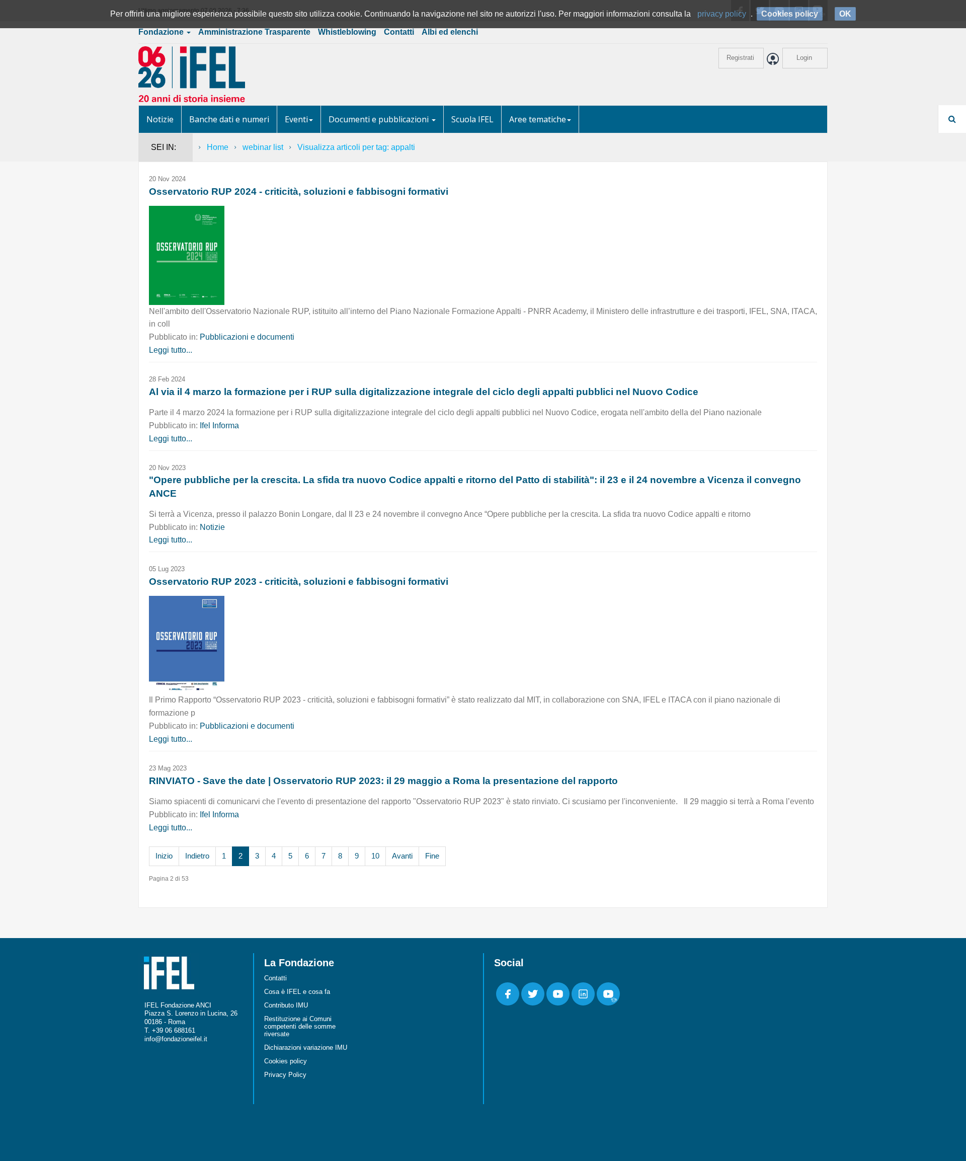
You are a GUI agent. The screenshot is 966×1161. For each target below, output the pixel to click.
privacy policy (721, 14)
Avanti (402, 856)
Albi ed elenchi (450, 32)
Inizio (164, 856)
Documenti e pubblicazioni (380, 119)
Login (804, 57)
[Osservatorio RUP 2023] (186, 644)
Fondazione (162, 32)
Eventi (296, 119)
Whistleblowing (347, 32)
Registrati (740, 57)
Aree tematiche (537, 119)
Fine (432, 856)
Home (217, 147)
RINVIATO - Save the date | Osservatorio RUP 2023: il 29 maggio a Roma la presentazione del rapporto (383, 781)
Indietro (197, 856)
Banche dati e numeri (229, 119)
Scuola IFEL (472, 119)
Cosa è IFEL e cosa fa (297, 991)
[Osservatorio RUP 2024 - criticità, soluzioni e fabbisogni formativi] (186, 255)
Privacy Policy (285, 1074)
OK (845, 14)
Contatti (399, 32)
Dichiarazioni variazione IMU (305, 1047)
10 (375, 856)
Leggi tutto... (170, 350)
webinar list (263, 147)
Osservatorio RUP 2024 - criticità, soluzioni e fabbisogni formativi (298, 191)
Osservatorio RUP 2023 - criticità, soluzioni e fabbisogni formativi (298, 581)
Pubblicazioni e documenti (247, 337)
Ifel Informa (219, 425)
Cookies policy (285, 1061)
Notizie (160, 119)
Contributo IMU (286, 1005)
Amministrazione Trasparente (254, 32)
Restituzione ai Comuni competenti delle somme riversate (300, 1026)
